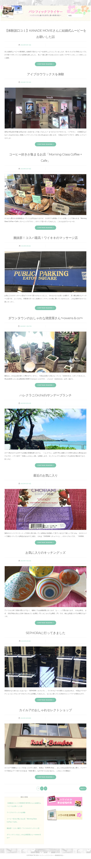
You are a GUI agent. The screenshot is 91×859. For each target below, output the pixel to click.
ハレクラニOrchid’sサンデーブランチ (45, 395)
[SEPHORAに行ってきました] (45, 666)
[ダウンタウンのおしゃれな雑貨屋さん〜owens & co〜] (45, 352)
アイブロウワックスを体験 (45, 74)
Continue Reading (44, 64)
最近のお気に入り (45, 475)
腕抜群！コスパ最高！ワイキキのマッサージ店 (45, 238)
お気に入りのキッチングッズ (45, 552)
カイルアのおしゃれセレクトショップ (45, 710)
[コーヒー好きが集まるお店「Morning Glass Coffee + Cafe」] (45, 194)
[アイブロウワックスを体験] (45, 108)
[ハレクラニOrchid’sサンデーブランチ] (45, 429)
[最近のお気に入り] (45, 509)
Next (82, 788)
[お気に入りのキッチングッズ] (45, 586)
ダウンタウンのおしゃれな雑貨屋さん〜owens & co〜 (45, 318)
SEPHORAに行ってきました (45, 633)
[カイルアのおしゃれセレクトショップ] (45, 744)
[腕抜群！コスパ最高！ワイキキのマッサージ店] (45, 271)
